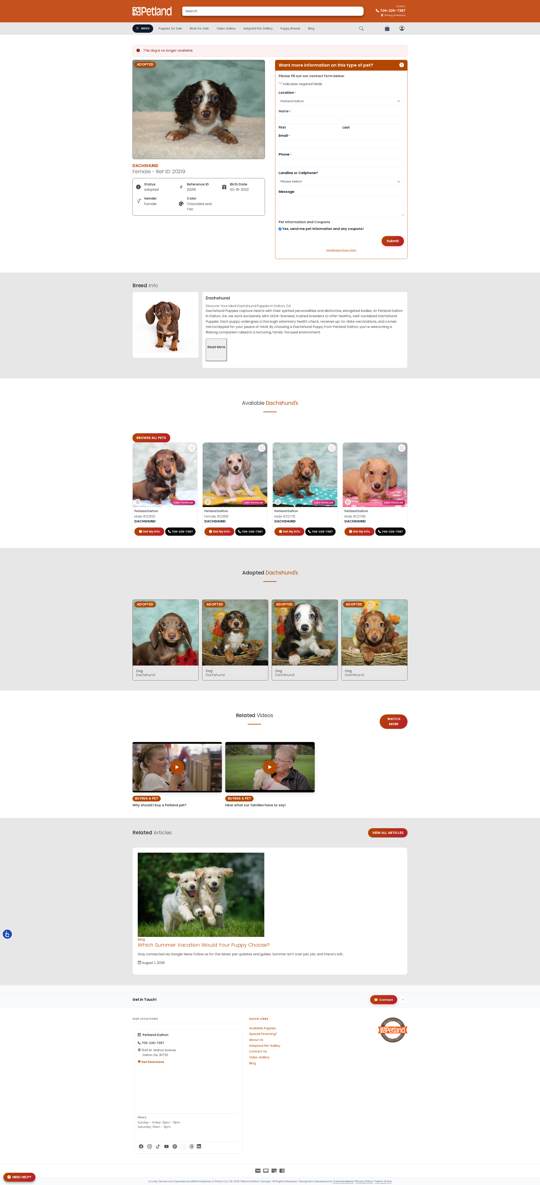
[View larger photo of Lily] (262, 448)
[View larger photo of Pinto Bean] (402, 448)
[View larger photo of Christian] (192, 448)
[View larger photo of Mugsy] (332, 448)
